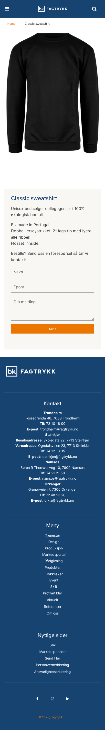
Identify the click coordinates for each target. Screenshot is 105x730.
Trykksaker (54, 574)
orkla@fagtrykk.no (59, 500)
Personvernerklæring (52, 665)
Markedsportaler (52, 651)
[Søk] (94, 9)
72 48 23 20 (55, 495)
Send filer (52, 658)
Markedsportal (53, 554)
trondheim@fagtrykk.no (59, 429)
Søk (53, 645)
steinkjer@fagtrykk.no (59, 456)
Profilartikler (52, 593)
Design (53, 542)
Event (53, 580)
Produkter (53, 567)
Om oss (53, 613)
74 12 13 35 (55, 451)
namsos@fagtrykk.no (59, 478)
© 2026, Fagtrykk (51, 717)
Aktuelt (52, 600)
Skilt (53, 586)
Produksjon (54, 548)
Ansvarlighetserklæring (52, 672)
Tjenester (52, 535)
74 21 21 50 (55, 473)
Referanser (52, 606)
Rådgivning (54, 561)
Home (11, 23)
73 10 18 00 (55, 423)
